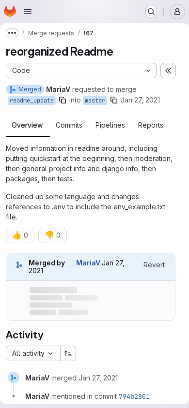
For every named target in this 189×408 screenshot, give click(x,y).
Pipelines (110, 125)
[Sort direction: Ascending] (68, 353)
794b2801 (134, 396)
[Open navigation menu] (27, 11)
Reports (150, 125)
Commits (69, 125)
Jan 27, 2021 (140, 100)
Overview (27, 125)
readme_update (32, 100)
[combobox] (33, 353)
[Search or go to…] (151, 11)
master (95, 100)
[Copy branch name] (62, 100)
